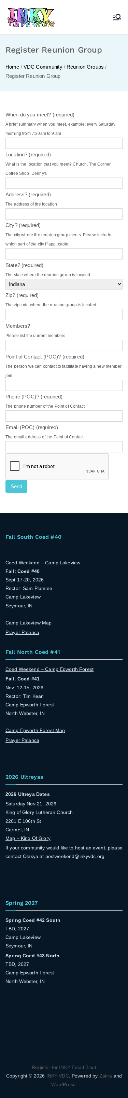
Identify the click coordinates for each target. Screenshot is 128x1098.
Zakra (105, 1076)
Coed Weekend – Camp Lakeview (42, 562)
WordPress (63, 1084)
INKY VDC (57, 1076)
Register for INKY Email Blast (64, 1067)
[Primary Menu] (117, 17)
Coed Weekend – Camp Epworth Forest (49, 669)
